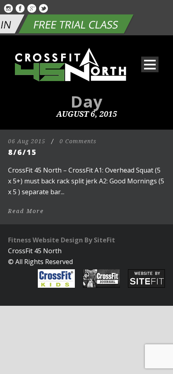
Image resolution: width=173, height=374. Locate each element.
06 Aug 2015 (26, 141)
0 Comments (78, 141)
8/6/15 (22, 152)
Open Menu (150, 64)
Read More (26, 211)
